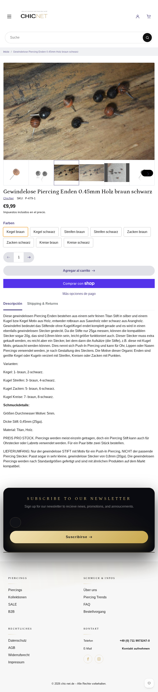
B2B (11, 611)
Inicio (6, 51)
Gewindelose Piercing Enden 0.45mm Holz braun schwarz (45, 51)
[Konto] (137, 16)
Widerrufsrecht (18, 655)
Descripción (12, 303)
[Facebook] (88, 659)
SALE (12, 604)
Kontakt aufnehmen (136, 648)
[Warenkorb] (148, 16)
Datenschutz (17, 640)
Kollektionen (17, 597)
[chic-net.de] (33, 15)
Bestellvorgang (95, 611)
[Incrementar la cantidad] (29, 257)
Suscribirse (76, 537)
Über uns (90, 590)
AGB (11, 647)
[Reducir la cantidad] (8, 257)
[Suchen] (147, 37)
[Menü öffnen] (9, 16)
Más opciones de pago (79, 293)
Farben (8, 223)
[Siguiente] (147, 173)
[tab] (15, 305)
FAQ (87, 604)
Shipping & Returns (42, 303)
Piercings (15, 590)
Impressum (16, 662)
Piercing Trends (95, 597)
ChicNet (8, 198)
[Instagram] (99, 659)
